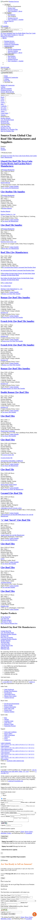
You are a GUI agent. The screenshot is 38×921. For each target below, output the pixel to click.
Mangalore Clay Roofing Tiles (9, 129)
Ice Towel (3, 33)
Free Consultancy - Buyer (15, 11)
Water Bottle (7, 35)
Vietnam (3, 115)
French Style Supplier (17, 321)
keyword (3, 29)
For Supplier (8, 13)
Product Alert (11, 8)
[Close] (1, 880)
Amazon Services (9, 46)
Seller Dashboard (9, 689)
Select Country (5, 812)
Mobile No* (24, 902)
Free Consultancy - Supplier (15, 19)
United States (4, 113)
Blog (5, 718)
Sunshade (9, 33)
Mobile (8, 816)
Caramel (11, 493)
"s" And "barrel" (15, 520)
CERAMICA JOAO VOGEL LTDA (11, 508)
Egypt (2, 100)
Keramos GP (4, 312)
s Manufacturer (14, 252)
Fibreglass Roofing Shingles (8, 634)
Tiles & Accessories (6, 88)
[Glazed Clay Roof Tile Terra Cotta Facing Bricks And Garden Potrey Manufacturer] (19, 157)
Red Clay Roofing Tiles (7, 131)
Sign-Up (11, 21)
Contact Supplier (14, 186)
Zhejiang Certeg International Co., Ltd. (11, 289)
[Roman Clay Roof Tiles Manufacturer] (10, 293)
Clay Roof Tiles (5, 126)
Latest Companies (6, 743)
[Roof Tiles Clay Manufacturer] (10, 248)
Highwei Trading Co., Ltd (8, 214)
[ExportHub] (4, 26)
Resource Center (9, 724)
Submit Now (4, 836)
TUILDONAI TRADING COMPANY (12, 461)
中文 (5, 23)
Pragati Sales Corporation (8, 431)
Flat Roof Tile (4, 121)
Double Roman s (15, 392)
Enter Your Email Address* (8, 897)
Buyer (4, 795)
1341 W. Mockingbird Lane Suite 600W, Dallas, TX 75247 (19, 770)
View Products (12, 58)
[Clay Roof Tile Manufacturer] (9, 221)
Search (3, 95)
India (2, 104)
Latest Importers (5, 752)
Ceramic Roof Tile (6, 631)
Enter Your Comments (7, 821)
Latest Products (5, 746)
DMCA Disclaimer (9, 735)
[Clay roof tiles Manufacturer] (8, 587)
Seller (4, 799)
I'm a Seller (12, 914)
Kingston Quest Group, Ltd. (8, 241)
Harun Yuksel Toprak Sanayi (9, 484)
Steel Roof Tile (5, 647)
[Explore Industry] (6, 620)
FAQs (6, 738)
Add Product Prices (9, 694)
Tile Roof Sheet (5, 123)
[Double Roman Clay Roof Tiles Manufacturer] (13, 388)
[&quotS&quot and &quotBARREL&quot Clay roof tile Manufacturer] (19, 516)
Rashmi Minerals (5, 182)
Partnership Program (10, 726)
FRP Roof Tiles (5, 648)
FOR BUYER (8, 47)
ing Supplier (13, 191)
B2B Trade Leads (9, 708)
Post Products (11, 14)
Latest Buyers (4, 756)
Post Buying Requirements (11, 703)
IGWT (2, 559)
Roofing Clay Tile (6, 128)
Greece (3, 102)
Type (2, 27)
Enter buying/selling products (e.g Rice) (12, 809)
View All (21, 35)
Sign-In (6, 21)
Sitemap (6, 719)
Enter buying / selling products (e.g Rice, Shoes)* (14, 906)
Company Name (5, 899)
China (2, 99)
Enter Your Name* (6, 895)
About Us (7, 736)
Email (2, 802)
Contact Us (7, 740)
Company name (5, 806)
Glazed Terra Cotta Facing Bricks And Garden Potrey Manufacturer (16, 163)
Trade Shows (8, 722)
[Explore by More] (6, 622)
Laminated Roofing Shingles (9, 639)
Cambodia (4, 106)
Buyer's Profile (8, 705)
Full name (3, 800)
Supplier (11, 225)
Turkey (3, 111)
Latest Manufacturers (6, 749)
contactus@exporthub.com (15, 781)
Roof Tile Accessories (7, 637)
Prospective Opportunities (11, 44)
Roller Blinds (22, 33)
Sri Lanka (4, 108)
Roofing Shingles (5, 118)
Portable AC (14, 35)
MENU (4, 38)
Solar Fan (15, 33)
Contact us (32, 682)
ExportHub (29, 833)
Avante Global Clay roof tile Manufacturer (12, 535)
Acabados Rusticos (6, 582)
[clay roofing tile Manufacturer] (10, 188)
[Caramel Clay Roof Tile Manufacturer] (12, 489)
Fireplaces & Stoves (6, 90)
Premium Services (13, 18)
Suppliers (3, 149)
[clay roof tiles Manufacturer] (9, 540)
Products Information (10, 707)
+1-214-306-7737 (7, 682)
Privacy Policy (8, 733)
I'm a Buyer (4, 914)
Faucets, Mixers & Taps (7, 92)
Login (7, 67)
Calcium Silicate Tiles (7, 645)
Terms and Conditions (10, 732)
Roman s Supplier (15, 297)
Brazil (2, 97)
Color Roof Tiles (5, 644)
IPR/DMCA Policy (6, 833)
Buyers (3, 148)
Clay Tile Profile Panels (7, 120)
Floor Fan (28, 33)
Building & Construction (7, 85)
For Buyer (7, 4)
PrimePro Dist (5, 606)
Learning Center (8, 721)
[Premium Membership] (7, 170)
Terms (22, 831)
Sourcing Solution (13, 9)
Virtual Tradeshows (9, 42)
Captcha (3, 825)
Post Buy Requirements (14, 49)
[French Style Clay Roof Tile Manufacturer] (12, 317)
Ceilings (3, 87)
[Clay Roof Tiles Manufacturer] (8, 412)
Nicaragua (4, 109)
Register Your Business (10, 691)
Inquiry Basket (5, 186)
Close (2, 878)
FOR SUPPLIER (9, 54)
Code (2, 814)
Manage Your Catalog (10, 696)
